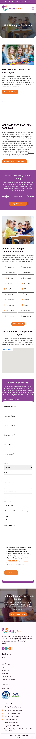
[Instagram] (6, 648)
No (7, 520)
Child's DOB (8, 501)
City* (5, 473)
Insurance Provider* (10, 492)
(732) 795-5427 (12, 561)
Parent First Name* (10, 406)
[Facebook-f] (3, 648)
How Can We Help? (10, 525)
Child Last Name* (9, 435)
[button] (33, 8)
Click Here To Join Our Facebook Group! (18, 2)
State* (6, 463)
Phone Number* (9, 454)
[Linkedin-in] (9, 648)
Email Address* (8, 444)
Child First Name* (9, 425)
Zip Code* (7, 482)
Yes (7, 516)
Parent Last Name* (10, 416)
